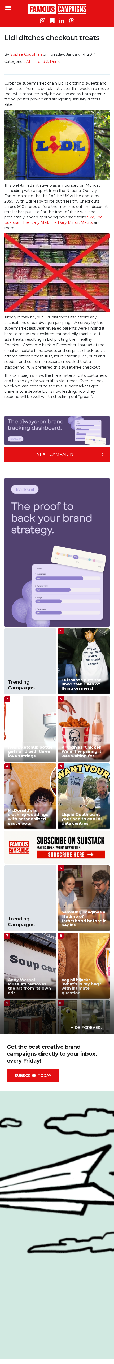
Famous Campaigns (57, 9)
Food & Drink (48, 61)
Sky (90, 217)
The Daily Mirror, (65, 222)
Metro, (87, 222)
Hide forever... (87, 1027)
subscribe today (33, 1075)
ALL (30, 61)
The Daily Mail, (36, 222)
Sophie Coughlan (26, 54)
